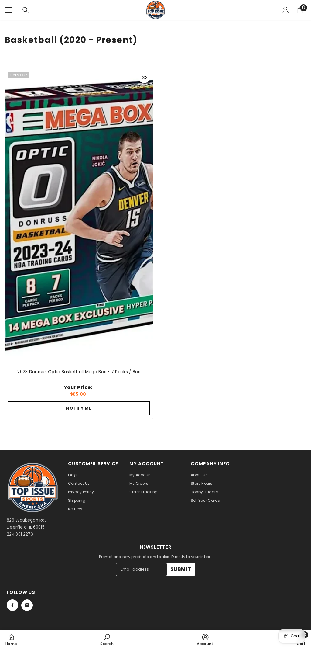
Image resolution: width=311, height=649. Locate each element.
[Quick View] (144, 77)
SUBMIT (180, 569)
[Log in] (285, 10)
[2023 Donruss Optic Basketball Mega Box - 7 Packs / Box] (79, 217)
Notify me (78, 408)
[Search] (25, 10)
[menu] (8, 10)
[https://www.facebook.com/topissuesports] (12, 605)
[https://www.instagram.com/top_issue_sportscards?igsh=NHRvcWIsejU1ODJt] (27, 605)
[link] (107, 639)
